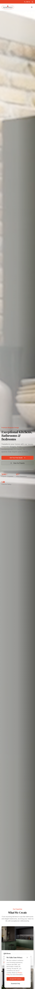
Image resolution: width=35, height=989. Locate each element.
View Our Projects (19, 463)
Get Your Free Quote (16, 457)
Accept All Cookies (15, 979)
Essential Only (15, 983)
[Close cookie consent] (27, 957)
